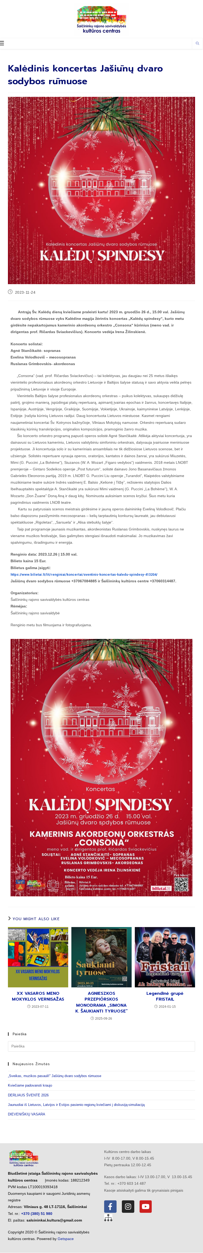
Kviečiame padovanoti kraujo (30, 1085)
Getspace (66, 1239)
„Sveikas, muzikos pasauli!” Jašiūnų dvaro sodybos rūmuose (54, 1076)
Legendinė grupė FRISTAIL (164, 996)
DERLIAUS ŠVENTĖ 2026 (28, 1095)
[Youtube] (146, 1206)
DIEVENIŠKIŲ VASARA (26, 1114)
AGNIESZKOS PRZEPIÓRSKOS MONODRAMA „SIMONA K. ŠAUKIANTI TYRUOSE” (101, 1002)
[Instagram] (128, 1206)
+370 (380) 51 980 (36, 1213)
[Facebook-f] (110, 1206)
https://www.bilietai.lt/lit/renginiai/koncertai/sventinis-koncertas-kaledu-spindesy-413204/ (84, 574)
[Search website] (197, 44)
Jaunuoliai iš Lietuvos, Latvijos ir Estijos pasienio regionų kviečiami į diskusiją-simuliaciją (76, 1105)
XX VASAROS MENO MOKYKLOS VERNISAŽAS (38, 996)
